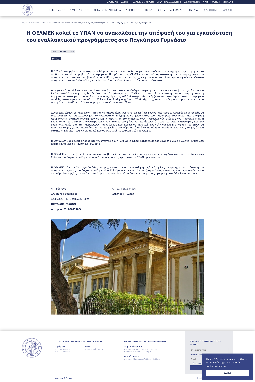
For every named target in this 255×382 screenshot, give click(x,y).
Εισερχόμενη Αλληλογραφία (169, 2)
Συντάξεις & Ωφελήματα (143, 2)
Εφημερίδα (215, 2)
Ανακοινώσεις (34, 23)
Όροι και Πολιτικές (63, 378)
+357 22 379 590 (62, 351)
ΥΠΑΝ (205, 2)
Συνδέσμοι (125, 2)
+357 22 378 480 (62, 349)
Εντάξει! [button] (227, 373)
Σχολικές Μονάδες (192, 2)
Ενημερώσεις (112, 2)
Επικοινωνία (227, 2)
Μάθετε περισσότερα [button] (216, 366)
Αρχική (24, 23)
